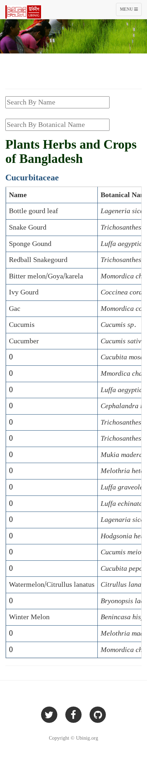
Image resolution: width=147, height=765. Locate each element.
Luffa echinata (122, 503)
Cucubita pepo (122, 568)
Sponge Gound (30, 244)
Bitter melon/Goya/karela (46, 276)
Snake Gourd (27, 227)
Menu (131, 11)
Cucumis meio (121, 552)
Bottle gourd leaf (33, 211)
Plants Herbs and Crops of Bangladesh (71, 152)
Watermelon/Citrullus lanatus (52, 584)
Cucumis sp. (118, 324)
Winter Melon (29, 617)
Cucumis (22, 324)
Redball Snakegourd (38, 260)
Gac (14, 308)
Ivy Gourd (24, 292)
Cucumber (24, 341)
